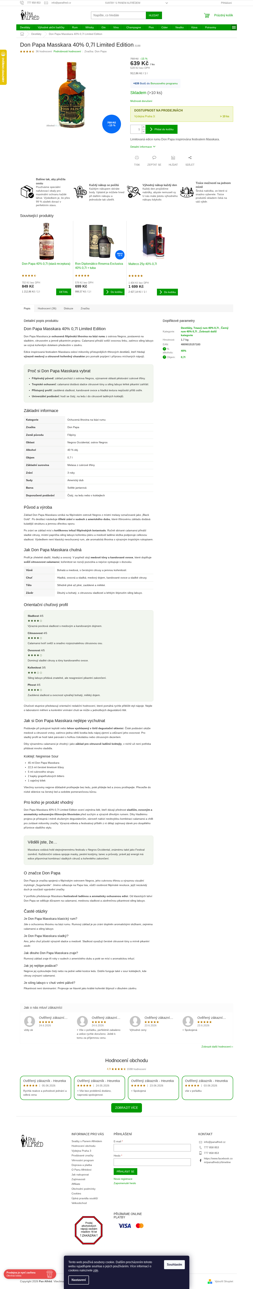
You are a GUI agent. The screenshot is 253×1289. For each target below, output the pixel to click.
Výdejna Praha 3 (81, 1150)
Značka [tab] (85, 308)
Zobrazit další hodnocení (216, 1046)
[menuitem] (25, 27)
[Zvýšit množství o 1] (144, 127)
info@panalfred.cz (214, 1141)
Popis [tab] (27, 308)
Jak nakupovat (80, 1174)
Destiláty (186, 327)
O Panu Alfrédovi (81, 1169)
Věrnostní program (83, 1160)
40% (183, 350)
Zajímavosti (78, 1179)
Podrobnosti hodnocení (67, 51)
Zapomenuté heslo (125, 1183)
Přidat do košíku (164, 129)
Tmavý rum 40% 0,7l (206, 327)
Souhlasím (174, 1264)
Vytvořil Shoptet (224, 1281)
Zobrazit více (126, 1107)
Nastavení (79, 1280)
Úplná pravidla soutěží (85, 1198)
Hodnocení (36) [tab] (47, 308)
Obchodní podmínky (84, 1188)
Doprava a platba (82, 1164)
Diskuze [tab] (68, 308)
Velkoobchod (79, 1203)
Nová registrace (123, 1178)
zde (95, 1270)
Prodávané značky (82, 1155)
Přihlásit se (125, 1171)
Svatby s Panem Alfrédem (122, 2)
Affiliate (76, 1183)
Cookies (76, 1193)
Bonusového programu (164, 83)
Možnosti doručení (141, 100)
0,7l (183, 357)
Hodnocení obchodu (126, 1060)
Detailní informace (141, 146)
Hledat (154, 15)
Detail (63, 291)
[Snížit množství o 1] (144, 131)
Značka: (95, 51)
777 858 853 (211, 1147)
